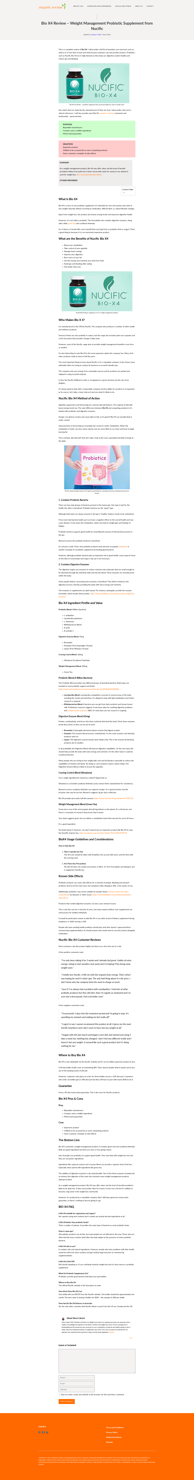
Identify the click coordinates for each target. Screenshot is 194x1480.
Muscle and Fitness (123, 6)
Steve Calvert (107, 34)
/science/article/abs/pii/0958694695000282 (101, 689)
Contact (150, 6)
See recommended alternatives (89, 175)
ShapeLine (123, 547)
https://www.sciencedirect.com (71, 689)
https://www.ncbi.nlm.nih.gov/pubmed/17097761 (113, 798)
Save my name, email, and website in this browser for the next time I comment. (92, 1395)
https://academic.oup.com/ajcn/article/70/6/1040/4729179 (103, 833)
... (130, 1337)
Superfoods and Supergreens (99, 6)
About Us (139, 6)
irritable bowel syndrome (77, 711)
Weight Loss (78, 6)
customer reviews (106, 113)
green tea (72, 223)
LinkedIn (111, 1332)
